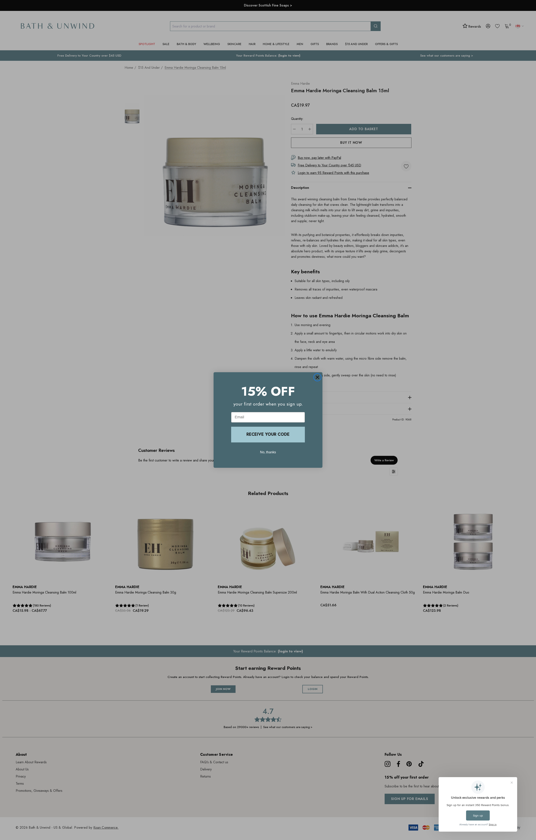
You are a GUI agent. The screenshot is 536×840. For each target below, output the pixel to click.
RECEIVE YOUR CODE (268, 434)
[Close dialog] (317, 377)
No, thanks (268, 452)
